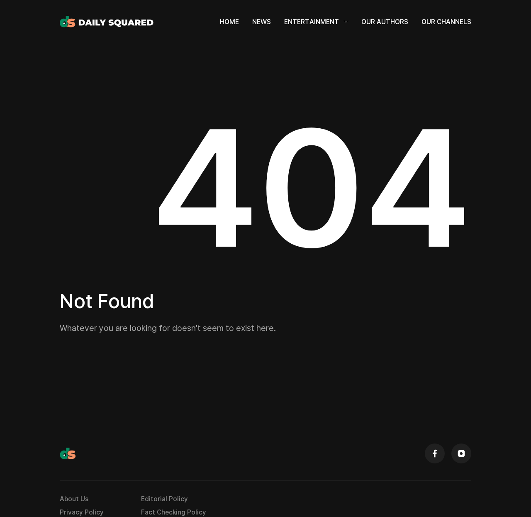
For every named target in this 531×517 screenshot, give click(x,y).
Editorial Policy (164, 498)
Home (229, 21)
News (261, 21)
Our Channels (446, 21)
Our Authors (384, 21)
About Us (74, 498)
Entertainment (311, 21)
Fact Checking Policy (173, 512)
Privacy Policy (82, 512)
